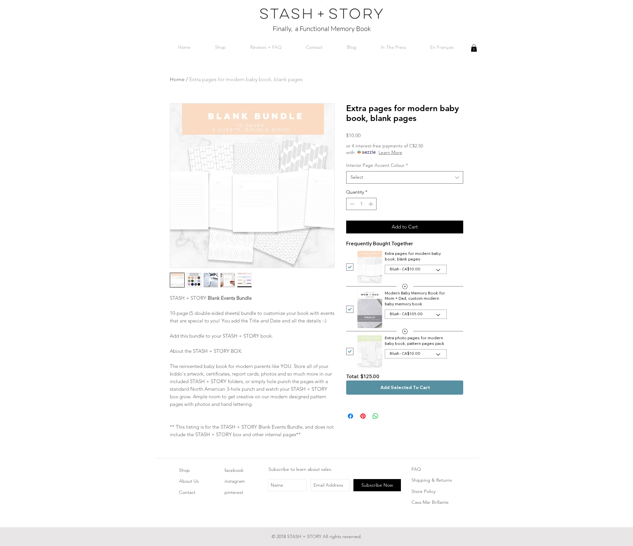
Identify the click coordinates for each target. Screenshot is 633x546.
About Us (189, 481)
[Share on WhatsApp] (375, 416)
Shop (184, 470)
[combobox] (404, 177)
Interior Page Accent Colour (377, 165)
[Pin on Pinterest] (363, 416)
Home (177, 79)
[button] (474, 48)
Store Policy (423, 491)
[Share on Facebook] (350, 416)
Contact (187, 492)
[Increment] (371, 204)
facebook (234, 470)
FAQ (416, 469)
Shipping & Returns (431, 480)
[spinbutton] (361, 204)
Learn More (390, 152)
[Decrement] (351, 204)
